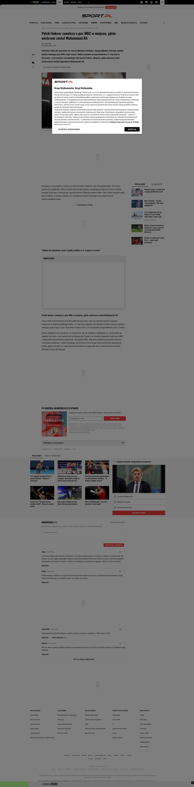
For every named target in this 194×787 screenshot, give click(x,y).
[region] (97, 106)
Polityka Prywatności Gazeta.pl (121, 122)
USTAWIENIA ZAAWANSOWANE (69, 129)
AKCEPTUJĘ (132, 129)
